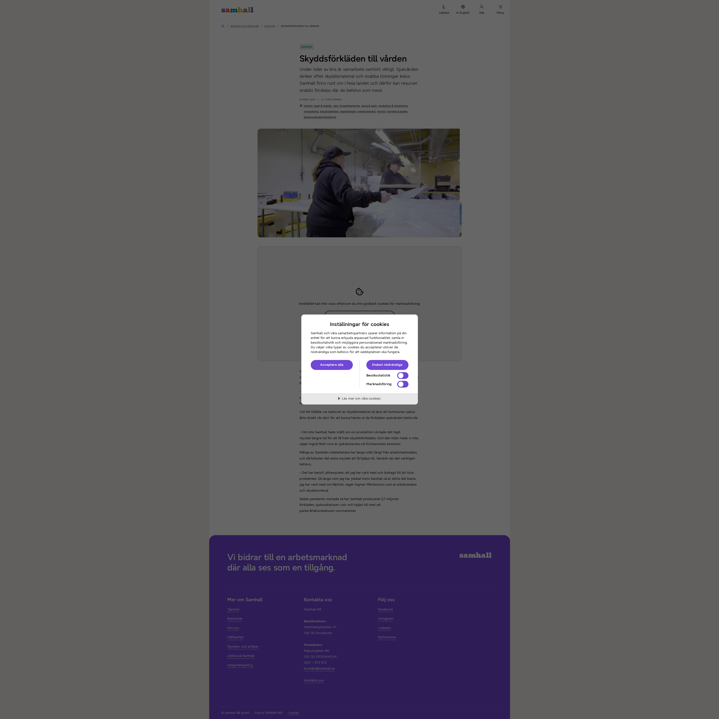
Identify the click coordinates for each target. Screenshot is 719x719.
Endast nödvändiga (387, 365)
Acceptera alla (331, 365)
